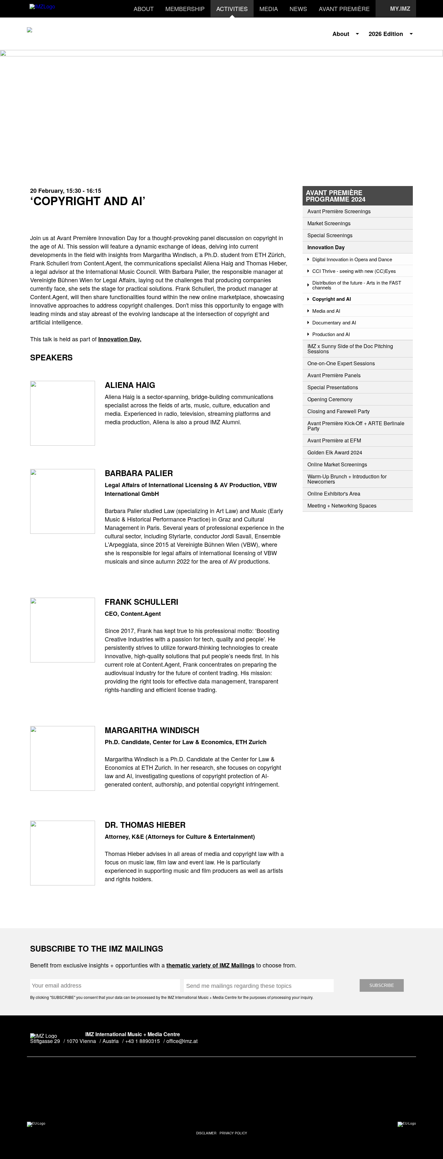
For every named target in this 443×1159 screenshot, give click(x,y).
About (340, 33)
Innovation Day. (119, 339)
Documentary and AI (334, 322)
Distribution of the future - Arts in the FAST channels (356, 285)
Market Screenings (329, 223)
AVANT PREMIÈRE (344, 8)
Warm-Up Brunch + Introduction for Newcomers (347, 479)
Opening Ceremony (330, 399)
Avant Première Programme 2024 (335, 196)
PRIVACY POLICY (233, 1133)
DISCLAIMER (206, 1133)
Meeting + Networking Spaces (342, 505)
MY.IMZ (400, 8)
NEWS (298, 8)
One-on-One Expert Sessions (341, 363)
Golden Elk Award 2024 (334, 452)
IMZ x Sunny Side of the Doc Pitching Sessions (350, 349)
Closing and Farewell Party (338, 411)
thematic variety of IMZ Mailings (210, 965)
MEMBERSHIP (185, 8)
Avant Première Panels (334, 375)
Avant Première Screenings (339, 211)
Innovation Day (326, 247)
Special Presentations (332, 387)
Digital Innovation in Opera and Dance (352, 259)
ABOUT (144, 8)
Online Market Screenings (337, 464)
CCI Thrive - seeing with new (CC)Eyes (354, 270)
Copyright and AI (331, 299)
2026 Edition (386, 33)
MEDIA (268, 8)
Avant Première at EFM (334, 440)
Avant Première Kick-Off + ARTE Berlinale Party (355, 426)
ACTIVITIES (232, 8)
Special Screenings (330, 235)
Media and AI (326, 310)
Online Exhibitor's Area (333, 493)
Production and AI (331, 334)
